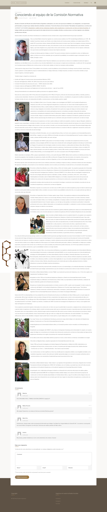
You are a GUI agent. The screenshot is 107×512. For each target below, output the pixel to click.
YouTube (58, 503)
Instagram (58, 501)
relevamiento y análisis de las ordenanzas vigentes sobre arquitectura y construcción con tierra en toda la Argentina (58, 28)
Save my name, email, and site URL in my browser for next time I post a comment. (33, 472)
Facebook (58, 498)
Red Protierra (19, 2)
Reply (90, 393)
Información (20, 5)
